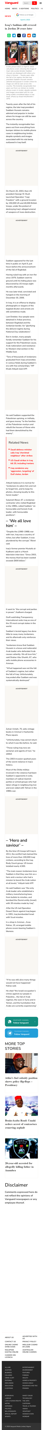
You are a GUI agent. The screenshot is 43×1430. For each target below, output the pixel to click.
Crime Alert (9, 1378)
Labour (8, 1398)
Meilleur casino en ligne (30, 1346)
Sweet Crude (27, 1396)
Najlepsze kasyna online (11, 1351)
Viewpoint (26, 1411)
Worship (25, 1416)
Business (8, 1373)
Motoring (8, 1406)
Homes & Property (29, 1380)
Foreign (25, 1375)
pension (25, 1388)
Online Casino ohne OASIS (11, 1346)
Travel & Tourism (29, 1406)
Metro (7, 1403)
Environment (27, 1370)
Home (7, 9)
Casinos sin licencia (10, 1356)
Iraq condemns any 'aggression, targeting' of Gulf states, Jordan (22, 471)
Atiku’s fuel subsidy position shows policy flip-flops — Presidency (21, 1081)
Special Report (11, 1414)
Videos (25, 1409)
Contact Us (10, 1342)
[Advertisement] (21, 167)
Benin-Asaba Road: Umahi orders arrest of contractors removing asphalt (21, 1124)
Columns (8, 1375)
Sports (7, 1416)
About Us (9, 1337)
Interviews (9, 1396)
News (14, 9)
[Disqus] (21, 1240)
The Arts (25, 1401)
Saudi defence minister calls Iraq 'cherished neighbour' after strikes (21, 452)
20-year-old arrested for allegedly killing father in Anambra (19, 1166)
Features (26, 1373)
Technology (27, 1398)
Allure (8, 1367)
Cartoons (26, 1403)
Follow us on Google (26, 15)
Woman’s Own (28, 1414)
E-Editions (24, 9)
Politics (35, 9)
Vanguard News (11, 3)
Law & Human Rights (13, 1401)
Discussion (9, 1383)
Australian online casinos (29, 1351)
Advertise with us (29, 1337)
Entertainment (28, 1367)
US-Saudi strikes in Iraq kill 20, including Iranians (22, 462)
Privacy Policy (29, 1342)
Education (9, 1386)
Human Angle (27, 1383)
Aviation (8, 1370)
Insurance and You (30, 1386)
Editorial (8, 1380)
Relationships (10, 1411)
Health (25, 1378)
